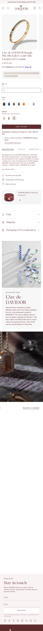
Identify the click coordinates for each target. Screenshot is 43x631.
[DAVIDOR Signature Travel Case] (9, 197)
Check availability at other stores (13, 143)
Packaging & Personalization (21, 230)
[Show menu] (3, 8)
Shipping (10, 222)
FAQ (8, 214)
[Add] (20, 200)
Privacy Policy (31, 614)
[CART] (39, 8)
